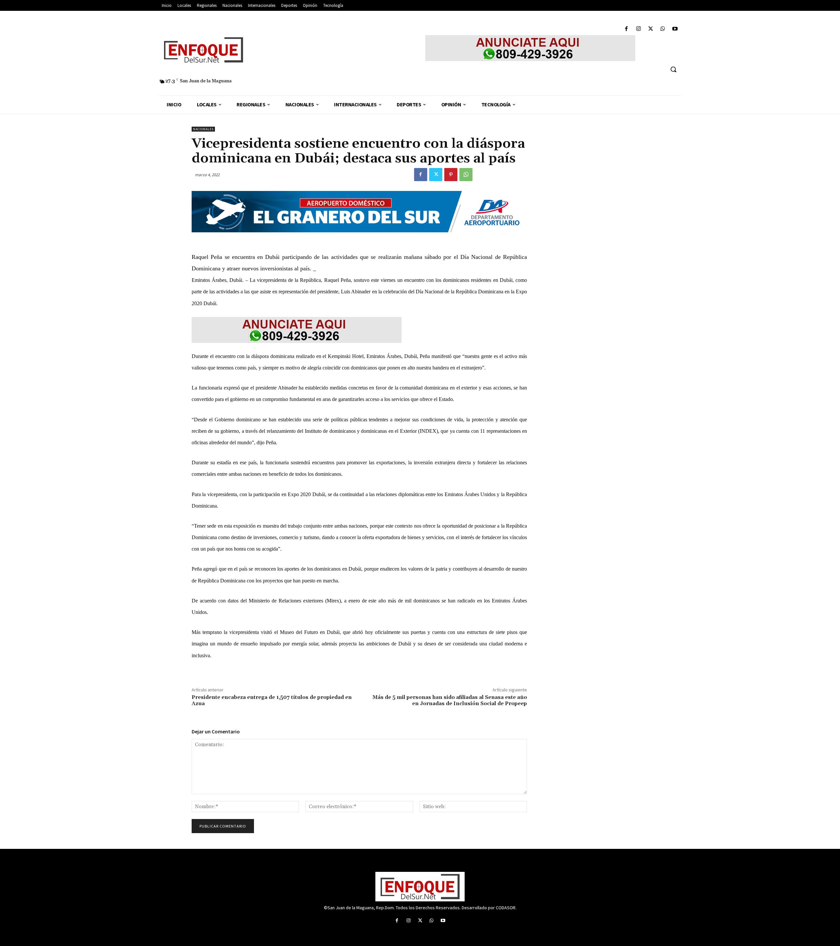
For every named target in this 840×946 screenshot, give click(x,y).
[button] (673, 69)
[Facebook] (626, 29)
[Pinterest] (450, 174)
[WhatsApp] (663, 29)
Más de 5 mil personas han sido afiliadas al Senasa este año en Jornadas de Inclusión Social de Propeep (449, 700)
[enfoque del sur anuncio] (530, 48)
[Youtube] (675, 29)
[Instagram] (638, 29)
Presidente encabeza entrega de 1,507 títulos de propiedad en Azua (272, 700)
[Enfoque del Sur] (266, 50)
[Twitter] (650, 29)
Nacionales (203, 129)
